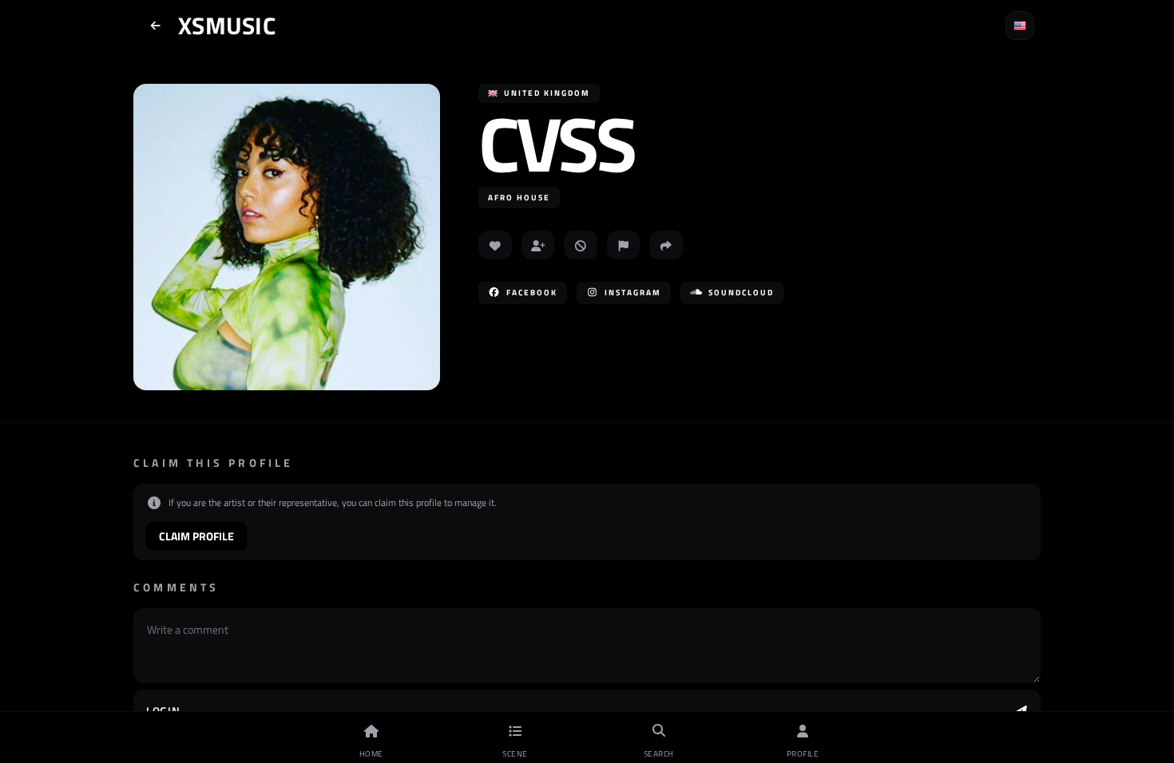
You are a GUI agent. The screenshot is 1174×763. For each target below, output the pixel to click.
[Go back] (155, 26)
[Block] (580, 245)
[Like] (495, 245)
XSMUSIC (227, 25)
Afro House (519, 198)
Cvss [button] (555, 143)
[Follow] (538, 245)
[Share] (666, 245)
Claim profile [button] (196, 536)
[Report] (624, 245)
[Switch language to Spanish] (1019, 25)
